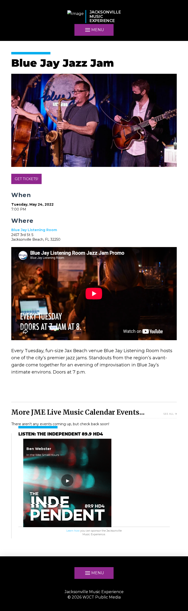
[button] (94, 30)
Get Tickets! (26, 179)
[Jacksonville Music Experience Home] (75, 16)
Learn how (73, 530)
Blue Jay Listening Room (34, 230)
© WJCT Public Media (94, 597)
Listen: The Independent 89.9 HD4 (60, 434)
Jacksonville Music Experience (94, 591)
